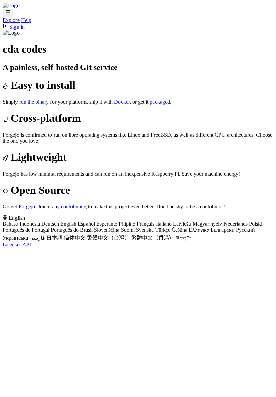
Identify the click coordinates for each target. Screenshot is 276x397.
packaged (160, 102)
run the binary (34, 102)
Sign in (16, 27)
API (26, 244)
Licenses (12, 244)
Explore (11, 20)
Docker (122, 102)
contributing (74, 206)
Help (26, 20)
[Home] (11, 5)
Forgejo (27, 206)
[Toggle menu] (8, 13)
